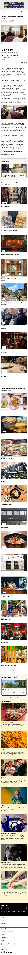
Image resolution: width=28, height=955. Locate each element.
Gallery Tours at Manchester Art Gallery (9, 278)
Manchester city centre (12, 70)
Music (2, 777)
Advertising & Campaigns (7, 931)
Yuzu (2, 550)
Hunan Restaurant (4, 642)
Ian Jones (3, 20)
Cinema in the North (6, 862)
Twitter (4, 943)
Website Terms (4, 926)
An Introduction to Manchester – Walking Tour (10, 326)
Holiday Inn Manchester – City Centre (8, 665)
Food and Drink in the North (7, 722)
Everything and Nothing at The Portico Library (10, 254)
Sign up (25, 909)
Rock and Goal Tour (5, 206)
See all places (14, 671)
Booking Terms (4, 929)
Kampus (3, 481)
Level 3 (24, 94)
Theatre (3, 805)
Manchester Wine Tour (5, 375)
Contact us (3, 917)
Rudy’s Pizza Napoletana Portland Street (9, 458)
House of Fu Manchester (6, 412)
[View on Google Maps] (21, 55)
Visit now (23, 62)
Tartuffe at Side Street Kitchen (5, 596)
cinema (23, 99)
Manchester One (4, 527)
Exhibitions (3, 749)
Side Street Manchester (5, 619)
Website (6, 59)
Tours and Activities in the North (8, 890)
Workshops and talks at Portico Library (9, 230)
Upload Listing (4, 937)
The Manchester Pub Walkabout (7, 351)
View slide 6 (17, 697)
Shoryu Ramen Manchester (6, 504)
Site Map (3, 934)
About (2, 920)
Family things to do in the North (8, 833)
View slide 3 (12, 697)
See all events (14, 382)
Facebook (18, 943)
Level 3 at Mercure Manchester (5, 435)
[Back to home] (5, 11)
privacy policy (6, 912)
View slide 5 (15, 697)
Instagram (10, 943)
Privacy (3, 923)
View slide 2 (10, 697)
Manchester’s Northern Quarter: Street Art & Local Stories (12, 302)
